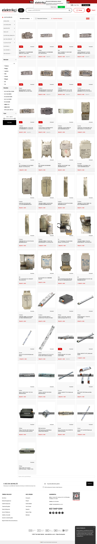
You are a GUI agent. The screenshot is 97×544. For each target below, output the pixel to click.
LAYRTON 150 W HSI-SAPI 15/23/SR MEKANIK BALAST (25, 204)
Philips (6, 68)
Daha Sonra (53, 7)
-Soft (41, 542)
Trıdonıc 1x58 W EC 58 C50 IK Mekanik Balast (44, 393)
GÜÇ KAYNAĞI (6, 49)
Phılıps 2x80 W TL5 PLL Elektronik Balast (84, 354)
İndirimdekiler (29, 503)
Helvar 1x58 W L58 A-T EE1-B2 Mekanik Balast (26, 393)
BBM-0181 (7, 107)
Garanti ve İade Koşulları (7, 517)
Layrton (6, 71)
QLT (78, 390)
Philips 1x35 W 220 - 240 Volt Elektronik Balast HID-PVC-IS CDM (64, 317)
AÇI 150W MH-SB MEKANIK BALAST (44, 166)
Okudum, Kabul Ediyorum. (53, 487)
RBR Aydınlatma (42, 428)
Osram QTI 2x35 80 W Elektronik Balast (26, 355)
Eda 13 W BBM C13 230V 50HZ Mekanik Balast (65, 53)
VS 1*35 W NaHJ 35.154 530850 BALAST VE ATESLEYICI (26, 166)
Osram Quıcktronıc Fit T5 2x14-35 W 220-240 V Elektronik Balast (45, 355)
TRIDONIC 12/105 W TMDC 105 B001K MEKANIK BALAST (84, 204)
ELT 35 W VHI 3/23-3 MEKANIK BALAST (45, 278)
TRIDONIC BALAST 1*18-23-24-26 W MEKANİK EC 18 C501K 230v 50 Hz (26, 128)
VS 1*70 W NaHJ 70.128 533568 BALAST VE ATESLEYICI (65, 242)
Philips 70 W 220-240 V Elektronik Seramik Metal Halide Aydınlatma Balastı (26, 431)
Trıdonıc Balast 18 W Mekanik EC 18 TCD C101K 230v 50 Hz (45, 128)
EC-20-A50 (7, 102)
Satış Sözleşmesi (6, 509)
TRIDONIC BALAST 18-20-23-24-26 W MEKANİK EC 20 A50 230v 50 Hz (45, 90)
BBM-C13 (6, 104)
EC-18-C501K (7, 94)
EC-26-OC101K (8, 96)
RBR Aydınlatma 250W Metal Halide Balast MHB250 (44, 431)
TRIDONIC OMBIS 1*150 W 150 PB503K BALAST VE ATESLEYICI (45, 242)
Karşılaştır (32, 46)
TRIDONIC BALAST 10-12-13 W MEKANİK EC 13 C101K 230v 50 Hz (65, 90)
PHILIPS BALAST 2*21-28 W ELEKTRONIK (64, 355)
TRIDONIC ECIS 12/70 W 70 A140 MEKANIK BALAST (26, 242)
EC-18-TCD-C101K (9, 91)
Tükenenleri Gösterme (42, 18)
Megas (6, 79)
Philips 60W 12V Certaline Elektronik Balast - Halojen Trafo (26, 468)
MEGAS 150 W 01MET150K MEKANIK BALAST (64, 166)
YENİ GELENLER (7, 53)
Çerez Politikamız (6, 512)
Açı (39, 163)
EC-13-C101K (7, 99)
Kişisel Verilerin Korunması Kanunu (9, 520)
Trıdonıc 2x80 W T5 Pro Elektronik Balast (65, 393)
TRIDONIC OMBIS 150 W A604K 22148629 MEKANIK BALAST (26, 317)
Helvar (20, 390)
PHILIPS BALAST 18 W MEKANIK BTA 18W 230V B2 (45, 53)
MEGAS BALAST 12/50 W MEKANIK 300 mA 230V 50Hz (25, 90)
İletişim (27, 500)
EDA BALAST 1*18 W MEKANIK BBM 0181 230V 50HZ (26, 53)
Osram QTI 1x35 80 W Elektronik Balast (84, 431)
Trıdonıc (6, 66)
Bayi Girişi (87, 5)
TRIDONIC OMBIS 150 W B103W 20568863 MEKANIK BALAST (45, 204)
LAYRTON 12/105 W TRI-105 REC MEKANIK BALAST (65, 204)
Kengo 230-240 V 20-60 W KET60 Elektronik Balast (65, 431)
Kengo (59, 428)
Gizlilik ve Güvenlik (6, 515)
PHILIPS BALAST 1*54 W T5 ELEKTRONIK (83, 317)
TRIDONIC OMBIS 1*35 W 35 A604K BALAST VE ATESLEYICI (84, 242)
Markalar (28, 515)
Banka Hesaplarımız (6, 500)
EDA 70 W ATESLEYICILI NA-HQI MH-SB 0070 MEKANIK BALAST (65, 279)
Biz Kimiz (4, 498)
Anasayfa (28, 498)
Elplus (57, 534)
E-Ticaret (44, 542)
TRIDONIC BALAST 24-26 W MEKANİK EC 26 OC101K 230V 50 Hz (84, 90)
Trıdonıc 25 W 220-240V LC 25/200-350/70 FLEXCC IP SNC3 (45, 317)
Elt (5, 81)
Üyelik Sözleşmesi (6, 503)
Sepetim (28, 509)
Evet (61, 7)
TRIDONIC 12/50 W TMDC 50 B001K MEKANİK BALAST (64, 128)
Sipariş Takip (28, 512)
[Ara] (69, 10)
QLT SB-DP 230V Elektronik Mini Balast (84, 393)
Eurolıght (79, 163)
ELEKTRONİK (6, 46)
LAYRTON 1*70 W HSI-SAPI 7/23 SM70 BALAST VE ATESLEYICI (84, 128)
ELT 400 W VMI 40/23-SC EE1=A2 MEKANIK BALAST (84, 279)
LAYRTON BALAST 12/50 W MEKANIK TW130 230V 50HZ (83, 53)
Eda (5, 73)
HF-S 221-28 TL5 (8, 109)
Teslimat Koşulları (6, 506)
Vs (5, 84)
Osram (6, 76)
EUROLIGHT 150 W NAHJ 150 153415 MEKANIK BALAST (83, 166)
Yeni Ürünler (28, 506)
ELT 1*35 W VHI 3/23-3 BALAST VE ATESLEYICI (26, 279)
